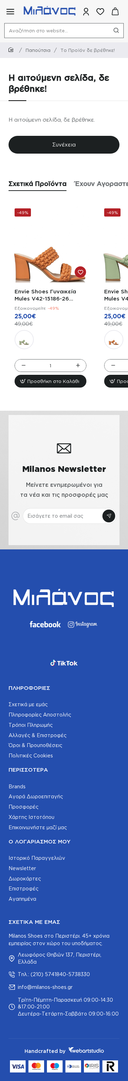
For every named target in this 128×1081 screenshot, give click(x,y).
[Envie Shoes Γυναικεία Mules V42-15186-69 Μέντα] (24, 339)
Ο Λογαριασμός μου (39, 841)
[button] (50, 381)
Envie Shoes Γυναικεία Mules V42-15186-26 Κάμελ (45, 295)
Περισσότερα (28, 770)
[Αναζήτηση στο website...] (116, 30)
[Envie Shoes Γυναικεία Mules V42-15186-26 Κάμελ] (50, 244)
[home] (12, 50)
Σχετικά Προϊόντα (37, 183)
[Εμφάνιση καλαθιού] (115, 11)
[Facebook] (45, 624)
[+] (77, 365)
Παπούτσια (38, 50)
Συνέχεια (64, 145)
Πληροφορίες (29, 688)
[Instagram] (83, 624)
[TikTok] (64, 663)
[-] (23, 365)
